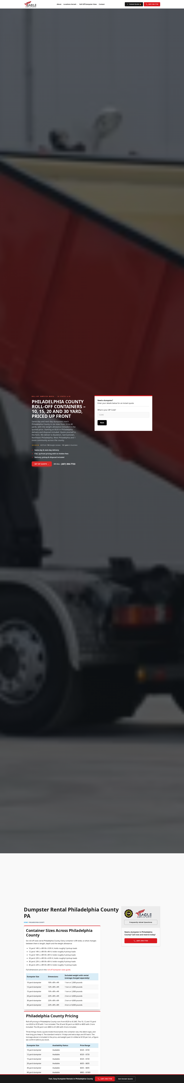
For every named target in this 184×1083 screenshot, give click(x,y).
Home (26, 922)
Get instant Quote (125, 1079)
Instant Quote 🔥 (135, 4)
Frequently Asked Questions (140, 922)
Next (102, 422)
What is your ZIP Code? (107, 410)
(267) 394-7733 (153, 4)
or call (64, 464)
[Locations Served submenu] (76, 4)
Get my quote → (41, 464)
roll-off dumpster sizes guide (58, 970)
